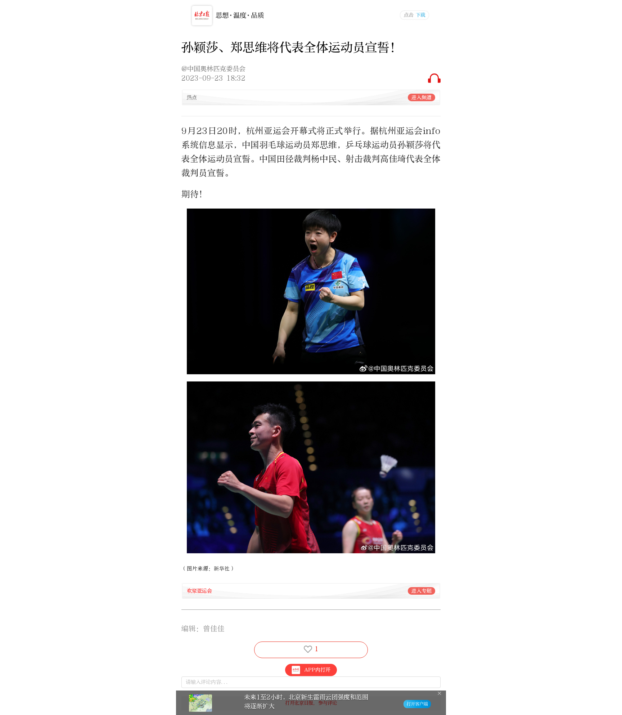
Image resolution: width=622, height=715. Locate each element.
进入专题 (421, 591)
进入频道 (421, 97)
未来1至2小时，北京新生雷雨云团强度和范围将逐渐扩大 (306, 701)
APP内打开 (317, 670)
